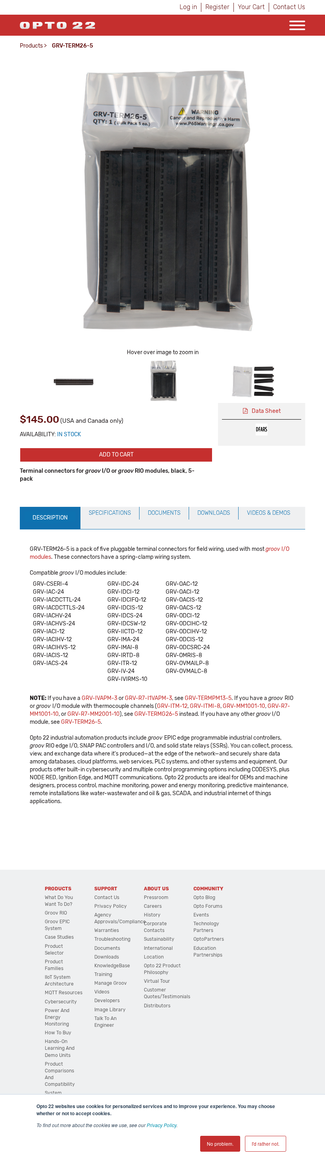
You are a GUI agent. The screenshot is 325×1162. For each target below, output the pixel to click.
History (152, 915)
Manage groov (110, 983)
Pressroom (156, 897)
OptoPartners (208, 939)
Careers (153, 906)
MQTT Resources (63, 992)
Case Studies (59, 937)
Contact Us (289, 7)
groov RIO (56, 913)
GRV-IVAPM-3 (99, 698)
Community (208, 889)
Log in (188, 7)
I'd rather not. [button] (265, 1143)
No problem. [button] (220, 1143)
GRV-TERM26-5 (81, 722)
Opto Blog (204, 897)
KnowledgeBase (112, 965)
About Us (156, 889)
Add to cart (116, 454)
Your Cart (251, 7)
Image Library (110, 1009)
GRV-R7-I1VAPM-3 (148, 698)
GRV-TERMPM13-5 (208, 698)
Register (217, 7)
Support (105, 889)
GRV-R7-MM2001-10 (93, 714)
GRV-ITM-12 (172, 706)
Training (103, 974)
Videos (101, 992)
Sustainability (159, 939)
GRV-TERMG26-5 (156, 714)
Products (31, 45)
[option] (73, 381)
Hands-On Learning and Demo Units (60, 1048)
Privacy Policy (161, 1125)
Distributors (157, 1006)
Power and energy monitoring (57, 1017)
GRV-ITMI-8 (205, 706)
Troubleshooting (112, 939)
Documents (107, 948)
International (158, 948)
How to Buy (58, 1032)
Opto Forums (207, 906)
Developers (107, 1000)
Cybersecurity (61, 1002)
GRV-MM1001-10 (244, 706)
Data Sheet (266, 411)
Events (201, 915)
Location (154, 957)
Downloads (106, 957)
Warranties (106, 930)
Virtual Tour (157, 981)
